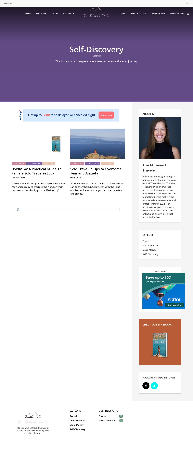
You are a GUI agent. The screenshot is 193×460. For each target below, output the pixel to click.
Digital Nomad (139, 13)
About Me (8, 3)
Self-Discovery (178, 13)
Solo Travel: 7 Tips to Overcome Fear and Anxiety (96, 171)
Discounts (68, 13)
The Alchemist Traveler (154, 167)
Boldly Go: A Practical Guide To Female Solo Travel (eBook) (36, 171)
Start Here (42, 13)
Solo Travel (49, 164)
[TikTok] (154, 385)
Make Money (158, 13)
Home (28, 13)
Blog (55, 13)
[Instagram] (145, 385)
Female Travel (18, 164)
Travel (122, 13)
